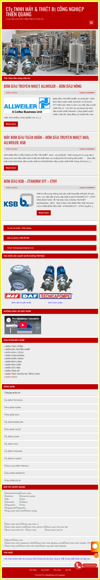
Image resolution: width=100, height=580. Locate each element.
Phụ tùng (57, 570)
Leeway (61, 575)
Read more (11, 124)
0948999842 (90, 565)
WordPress (49, 575)
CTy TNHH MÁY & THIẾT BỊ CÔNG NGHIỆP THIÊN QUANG (45, 11)
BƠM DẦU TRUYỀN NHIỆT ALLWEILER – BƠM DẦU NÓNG (42, 86)
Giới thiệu (33, 570)
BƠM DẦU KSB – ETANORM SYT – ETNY (30, 181)
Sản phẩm (45, 570)
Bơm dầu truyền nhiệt (22, 302)
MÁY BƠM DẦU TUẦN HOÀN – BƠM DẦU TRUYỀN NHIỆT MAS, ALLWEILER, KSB (46, 140)
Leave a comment (87, 93)
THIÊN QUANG (11, 93)
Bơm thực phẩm (55, 302)
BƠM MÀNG (11, 377)
